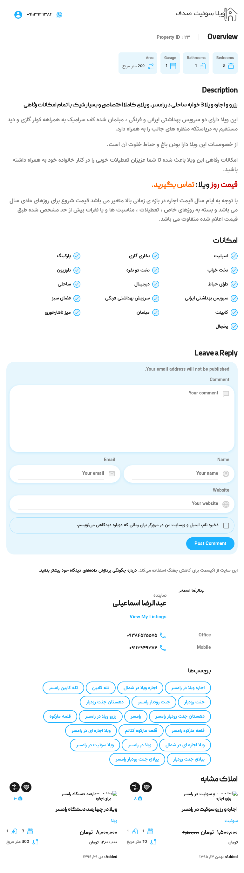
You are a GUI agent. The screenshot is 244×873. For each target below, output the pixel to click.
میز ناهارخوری (58, 312)
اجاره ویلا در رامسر (188, 688)
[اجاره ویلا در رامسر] (207, 14)
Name (223, 460)
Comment (219, 380)
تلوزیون (64, 270)
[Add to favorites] (147, 787)
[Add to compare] (135, 787)
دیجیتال (142, 284)
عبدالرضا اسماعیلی (139, 603)
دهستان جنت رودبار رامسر (180, 716)
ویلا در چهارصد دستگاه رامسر (86, 810)
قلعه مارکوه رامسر (188, 731)
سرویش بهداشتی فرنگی (127, 298)
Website (221, 490)
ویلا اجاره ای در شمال (185, 745)
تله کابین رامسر (63, 688)
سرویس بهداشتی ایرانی (206, 298)
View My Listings (148, 617)
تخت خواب (217, 270)
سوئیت (231, 821)
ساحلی (64, 284)
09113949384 (39, 14)
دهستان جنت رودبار (105, 702)
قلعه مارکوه (60, 716)
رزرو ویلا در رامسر (100, 716)
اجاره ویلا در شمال (140, 688)
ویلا (203, 185)
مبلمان (143, 312)
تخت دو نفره (138, 270)
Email (109, 460)
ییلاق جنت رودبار (189, 759)
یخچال (222, 326)
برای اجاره (223, 798)
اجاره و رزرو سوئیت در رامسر (210, 810)
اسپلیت (221, 256)
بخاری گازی (139, 256)
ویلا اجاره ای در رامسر (91, 731)
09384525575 (142, 635)
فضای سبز (61, 298)
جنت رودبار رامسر (154, 702)
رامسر (136, 716)
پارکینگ (64, 256)
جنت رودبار (194, 702)
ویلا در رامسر (139, 745)
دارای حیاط (218, 284)
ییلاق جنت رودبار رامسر (137, 759)
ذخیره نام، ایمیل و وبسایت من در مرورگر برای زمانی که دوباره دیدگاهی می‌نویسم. (148, 525)
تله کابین (100, 688)
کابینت (221, 312)
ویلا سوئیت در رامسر (95, 745)
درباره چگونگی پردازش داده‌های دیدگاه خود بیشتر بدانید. (88, 570)
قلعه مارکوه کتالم (141, 731)
